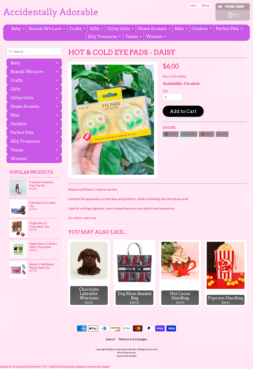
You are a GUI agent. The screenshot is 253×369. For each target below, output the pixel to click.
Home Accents (152, 28)
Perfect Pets (227, 28)
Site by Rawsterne (126, 352)
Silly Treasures (102, 36)
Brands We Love (45, 28)
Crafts (75, 28)
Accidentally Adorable (50, 12)
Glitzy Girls (118, 28)
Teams (131, 36)
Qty (165, 91)
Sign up (205, 5)
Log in (193, 5)
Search (110, 339)
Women (154, 36)
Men (179, 28)
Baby (16, 28)
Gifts (94, 28)
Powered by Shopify (127, 356)
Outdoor (200, 28)
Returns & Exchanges (133, 339)
